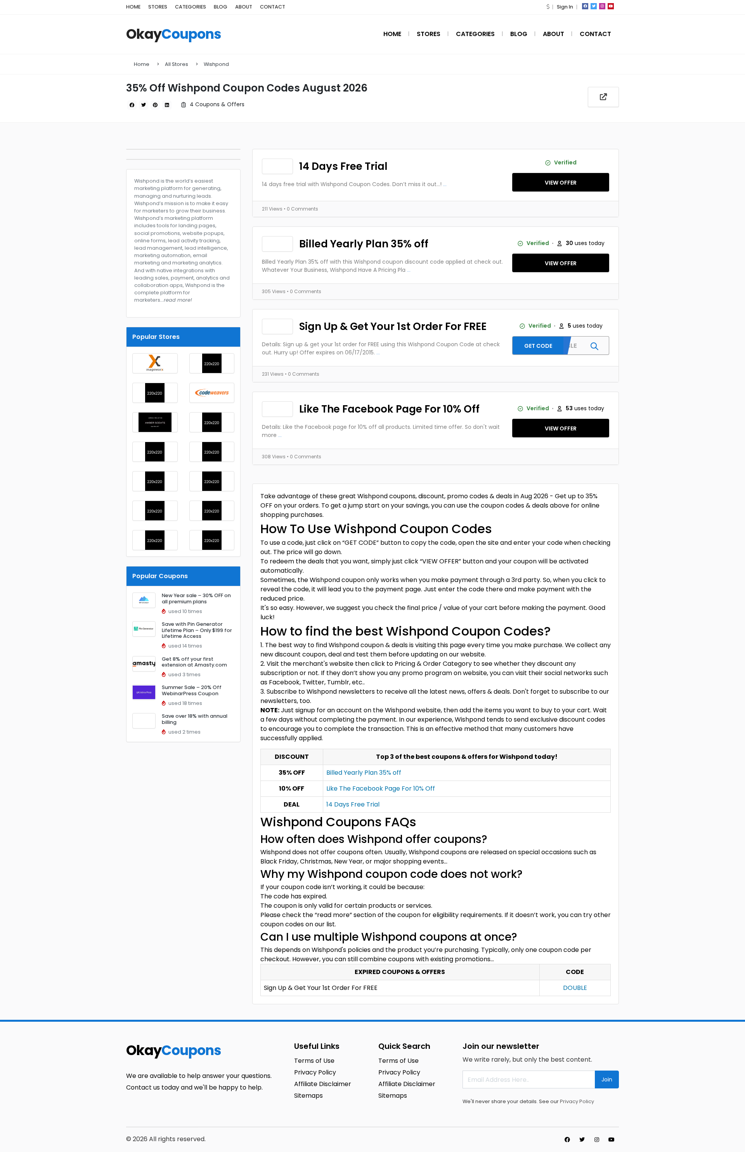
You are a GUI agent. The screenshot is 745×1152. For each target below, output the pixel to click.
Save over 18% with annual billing (194, 719)
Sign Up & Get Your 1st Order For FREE (393, 326)
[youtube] (611, 6)
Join (606, 1079)
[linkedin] (167, 105)
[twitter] (594, 6)
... (445, 184)
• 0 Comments (301, 209)
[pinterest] (155, 105)
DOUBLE (575, 987)
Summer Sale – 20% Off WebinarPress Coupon (192, 690)
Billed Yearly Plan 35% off (363, 244)
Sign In (565, 6)
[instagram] (602, 6)
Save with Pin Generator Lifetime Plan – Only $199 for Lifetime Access (197, 630)
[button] (548, 6)
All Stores (176, 64)
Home (141, 64)
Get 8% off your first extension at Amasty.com (194, 662)
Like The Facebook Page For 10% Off (389, 409)
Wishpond (216, 64)
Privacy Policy (577, 1101)
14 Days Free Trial (343, 166)
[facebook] (585, 6)
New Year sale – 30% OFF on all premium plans (196, 598)
